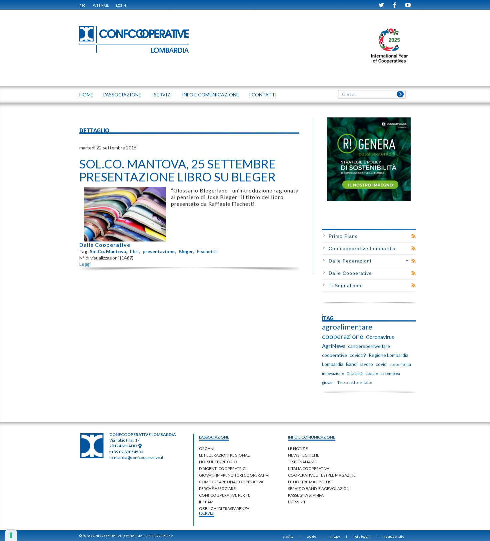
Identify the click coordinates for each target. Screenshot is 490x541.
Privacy (335, 536)
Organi (206, 448)
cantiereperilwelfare (369, 346)
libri (134, 251)
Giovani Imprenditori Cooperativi (234, 475)
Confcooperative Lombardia (362, 248)
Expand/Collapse (407, 260)
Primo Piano (343, 236)
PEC (82, 5)
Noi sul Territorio (218, 461)
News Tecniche (303, 455)
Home (86, 94)
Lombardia (332, 364)
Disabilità (355, 373)
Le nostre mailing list (310, 481)
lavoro (366, 364)
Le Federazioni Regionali (225, 455)
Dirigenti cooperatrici (222, 468)
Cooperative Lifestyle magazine (322, 475)
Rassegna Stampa (306, 495)
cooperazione (342, 336)
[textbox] (371, 94)
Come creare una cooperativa (231, 481)
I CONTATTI (263, 94)
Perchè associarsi (217, 488)
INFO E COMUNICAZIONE (210, 94)
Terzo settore (349, 382)
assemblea (390, 373)
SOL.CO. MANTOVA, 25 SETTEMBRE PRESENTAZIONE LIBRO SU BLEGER (177, 170)
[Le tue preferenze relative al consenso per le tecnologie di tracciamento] (11, 535)
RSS (413, 236)
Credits (288, 536)
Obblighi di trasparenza (224, 508)
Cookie (311, 536)
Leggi (85, 264)
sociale (371, 373)
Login (121, 5)
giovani (328, 382)
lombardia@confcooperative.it (136, 457)
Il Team (206, 501)
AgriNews (333, 346)
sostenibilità (400, 364)
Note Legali (361, 536)
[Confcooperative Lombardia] (134, 39)
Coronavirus (380, 337)
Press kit (297, 501)
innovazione (333, 373)
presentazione (159, 251)
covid (381, 364)
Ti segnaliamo (303, 461)
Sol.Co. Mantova (108, 251)
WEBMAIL (101, 5)
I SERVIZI (161, 94)
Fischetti (207, 251)
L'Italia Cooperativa (308, 468)
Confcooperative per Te (224, 495)
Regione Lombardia (388, 355)
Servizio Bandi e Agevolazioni (319, 488)
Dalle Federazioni (350, 260)
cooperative (334, 355)
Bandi (352, 364)
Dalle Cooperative (104, 244)
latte (368, 382)
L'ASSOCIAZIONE (122, 94)
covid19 (358, 355)
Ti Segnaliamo (346, 285)
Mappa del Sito (393, 536)
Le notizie (298, 448)
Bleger (186, 251)
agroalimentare (347, 327)
